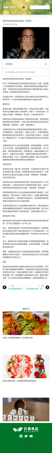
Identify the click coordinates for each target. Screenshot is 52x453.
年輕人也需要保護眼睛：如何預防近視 (18, 338)
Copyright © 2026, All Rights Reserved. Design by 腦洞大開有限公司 (26, 447)
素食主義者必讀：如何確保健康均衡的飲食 (19, 381)
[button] (23, 7)
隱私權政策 (26, 443)
